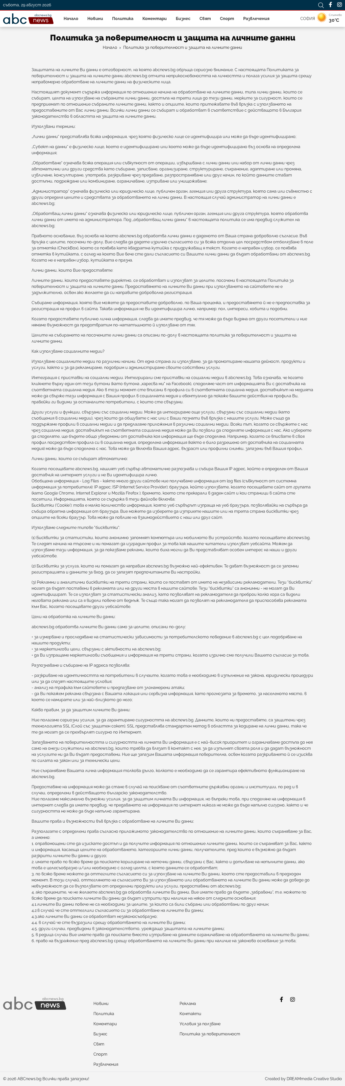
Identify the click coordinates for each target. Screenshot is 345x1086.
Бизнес (183, 18)
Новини (95, 18)
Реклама (188, 1003)
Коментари (154, 18)
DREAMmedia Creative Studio (314, 1078)
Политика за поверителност (210, 1034)
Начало (71, 18)
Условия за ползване (200, 1023)
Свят (205, 18)
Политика (122, 18)
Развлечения (256, 18)
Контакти (190, 1013)
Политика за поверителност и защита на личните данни (182, 47)
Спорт (227, 18)
